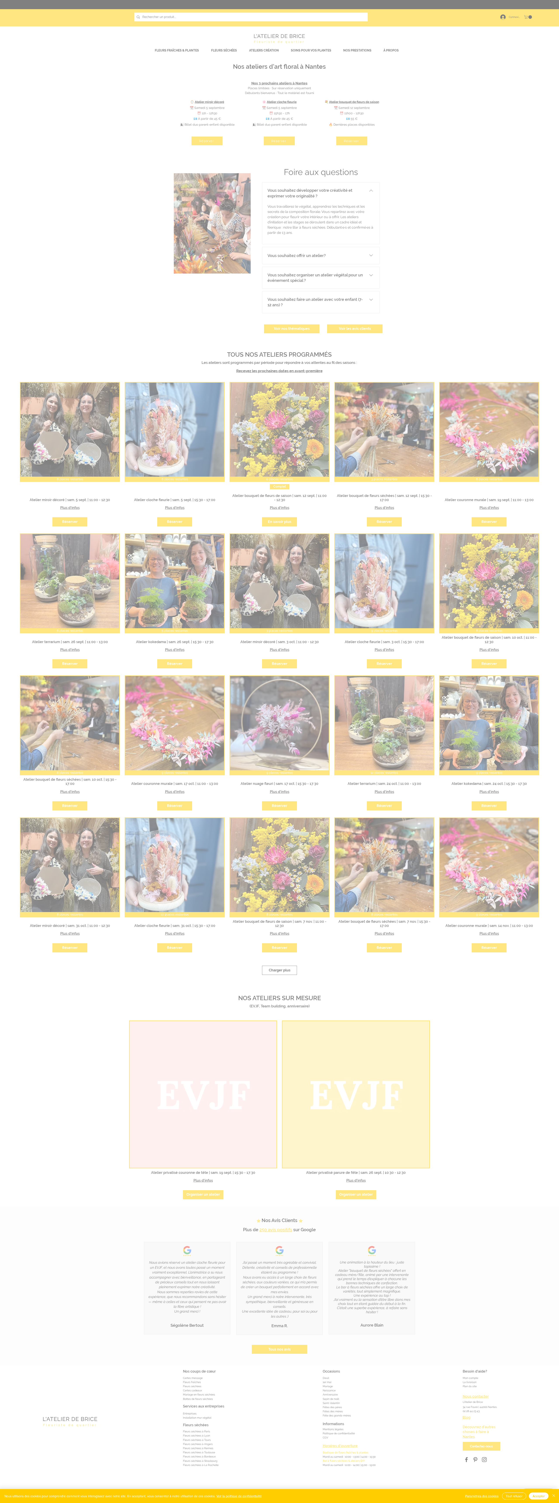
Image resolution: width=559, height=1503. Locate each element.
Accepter (539, 1496)
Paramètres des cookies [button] (482, 1496)
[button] (382, 16)
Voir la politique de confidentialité (239, 1496)
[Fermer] (553, 1496)
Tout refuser (514, 1496)
